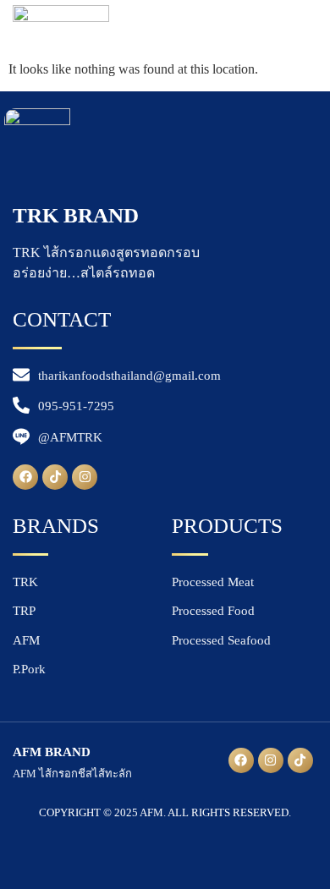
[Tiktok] (55, 477)
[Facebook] (25, 477)
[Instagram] (84, 477)
